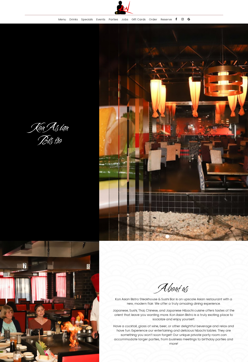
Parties (113, 19)
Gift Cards (139, 19)
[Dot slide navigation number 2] (173, 236)
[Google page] (188, 19)
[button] (245, 238)
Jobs (124, 19)
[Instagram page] (182, 19)
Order (153, 19)
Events (100, 19)
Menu (62, 19)
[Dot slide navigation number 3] (180, 236)
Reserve (166, 19)
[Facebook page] (176, 19)
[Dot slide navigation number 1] (167, 236)
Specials (87, 19)
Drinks (73, 19)
